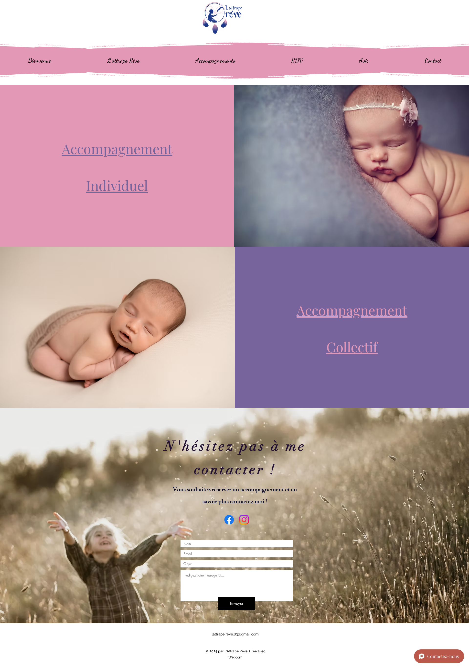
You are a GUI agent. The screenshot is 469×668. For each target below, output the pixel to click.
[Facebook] (229, 519)
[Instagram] (244, 519)
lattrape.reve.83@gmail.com (235, 634)
